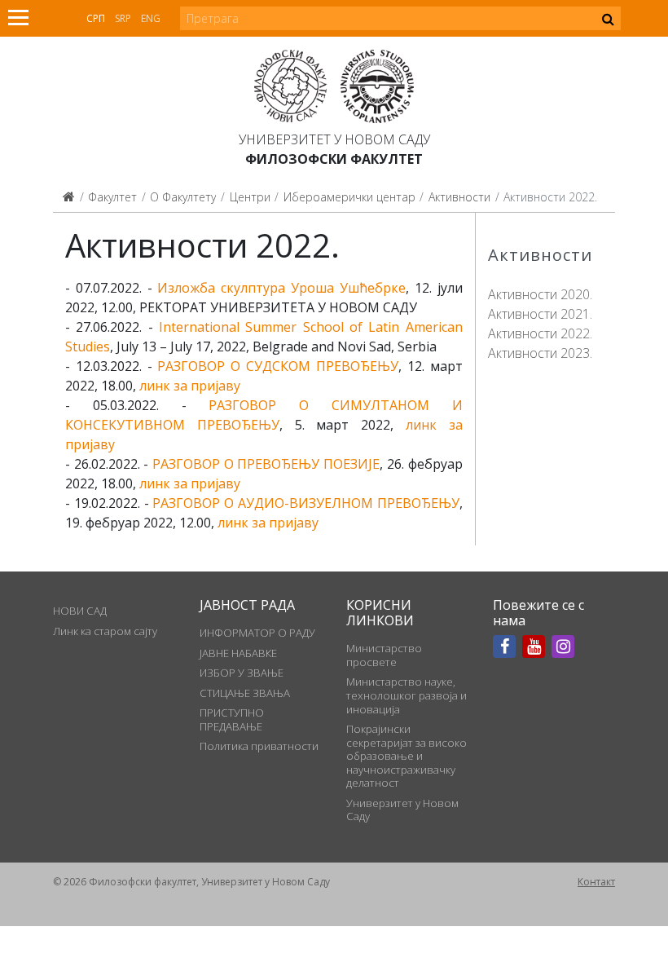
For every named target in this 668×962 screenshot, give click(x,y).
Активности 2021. (540, 314)
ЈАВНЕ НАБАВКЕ (238, 653)
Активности (459, 197)
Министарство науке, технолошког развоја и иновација (406, 695)
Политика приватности (259, 746)
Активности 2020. (540, 294)
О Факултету (183, 197)
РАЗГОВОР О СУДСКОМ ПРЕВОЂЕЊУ (277, 366)
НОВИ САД (80, 610)
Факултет (112, 197)
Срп (95, 18)
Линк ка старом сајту (105, 631)
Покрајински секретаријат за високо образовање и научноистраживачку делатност (406, 756)
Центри (250, 197)
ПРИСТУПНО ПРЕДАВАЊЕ (232, 719)
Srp (123, 18)
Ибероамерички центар (349, 197)
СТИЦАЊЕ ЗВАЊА (245, 693)
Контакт (596, 882)
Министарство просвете (384, 655)
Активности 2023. (540, 353)
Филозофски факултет (334, 159)
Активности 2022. (540, 333)
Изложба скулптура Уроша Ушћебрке (281, 288)
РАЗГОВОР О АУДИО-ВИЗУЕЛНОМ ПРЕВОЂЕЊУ (305, 503)
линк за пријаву (189, 386)
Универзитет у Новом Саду (334, 139)
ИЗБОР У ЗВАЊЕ (241, 672)
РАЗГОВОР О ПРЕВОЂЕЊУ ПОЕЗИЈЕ (266, 464)
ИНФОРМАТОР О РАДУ (257, 632)
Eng (150, 18)
